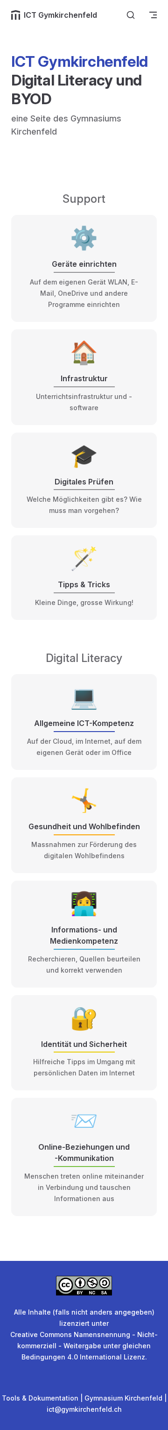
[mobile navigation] (153, 15)
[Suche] (130, 15)
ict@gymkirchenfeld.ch (84, 1409)
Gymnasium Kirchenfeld (123, 1398)
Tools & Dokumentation (40, 1398)
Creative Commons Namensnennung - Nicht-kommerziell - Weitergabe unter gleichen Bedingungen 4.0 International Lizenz (84, 1345)
